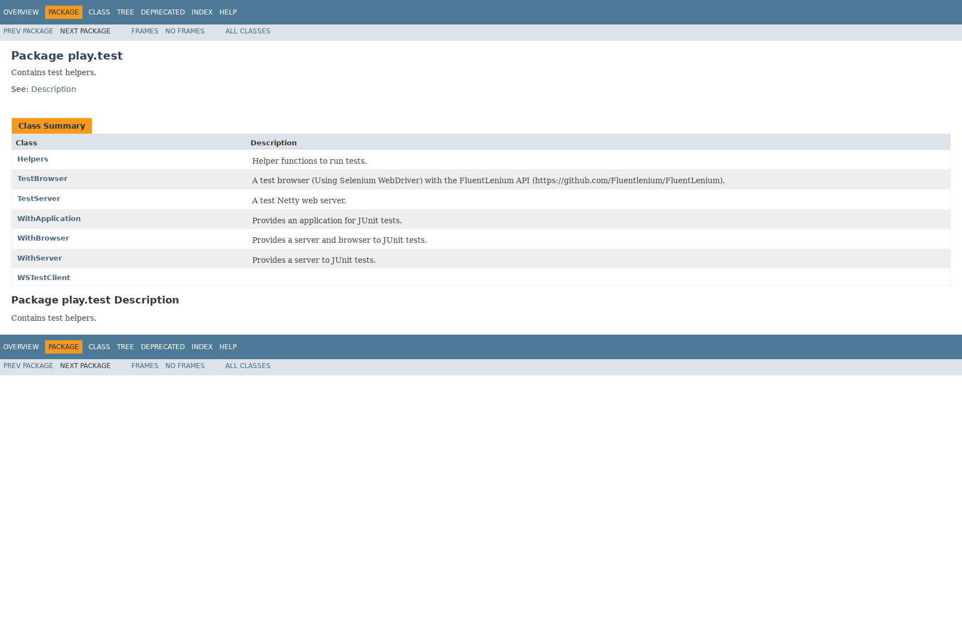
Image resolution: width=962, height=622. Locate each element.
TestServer (38, 198)
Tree (125, 12)
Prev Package (28, 31)
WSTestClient (43, 277)
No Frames (185, 31)
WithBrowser (43, 238)
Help (228, 12)
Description (53, 89)
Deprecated (163, 12)
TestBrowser (42, 178)
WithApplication (49, 218)
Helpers (32, 159)
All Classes (248, 31)
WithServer (39, 258)
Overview (21, 12)
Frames (145, 31)
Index (202, 12)
